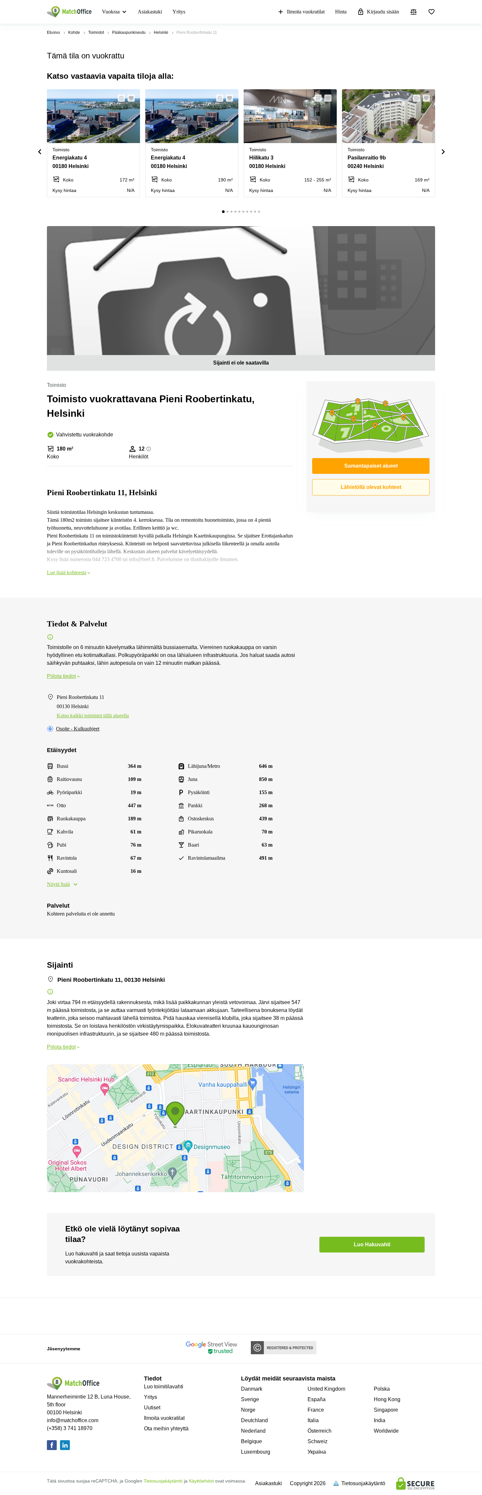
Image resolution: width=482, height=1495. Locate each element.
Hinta (341, 11)
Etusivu (53, 32)
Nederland (253, 1431)
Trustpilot (56, 1315)
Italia (313, 1420)
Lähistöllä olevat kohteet (371, 487)
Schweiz (318, 1441)
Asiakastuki (150, 11)
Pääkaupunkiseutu (129, 32)
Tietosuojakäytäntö (163, 1481)
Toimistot (96, 32)
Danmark (251, 1389)
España (317, 1399)
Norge (248, 1410)
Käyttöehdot (201, 1481)
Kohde (74, 32)
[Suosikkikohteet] (431, 11)
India (379, 1420)
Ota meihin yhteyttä (166, 1428)
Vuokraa (111, 11)
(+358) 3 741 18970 (69, 1428)
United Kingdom (326, 1389)
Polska (382, 1389)
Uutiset (152, 1407)
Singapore (386, 1410)
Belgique (251, 1441)
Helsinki (161, 32)
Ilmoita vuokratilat (306, 11)
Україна (317, 1452)
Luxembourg (255, 1452)
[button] (119, 98)
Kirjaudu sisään (383, 11)
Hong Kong (387, 1399)
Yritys (178, 11)
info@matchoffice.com (72, 1420)
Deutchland (254, 1420)
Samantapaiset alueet (371, 466)
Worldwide (386, 1431)
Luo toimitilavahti (163, 1386)
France (316, 1410)
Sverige (250, 1399)
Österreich (319, 1431)
